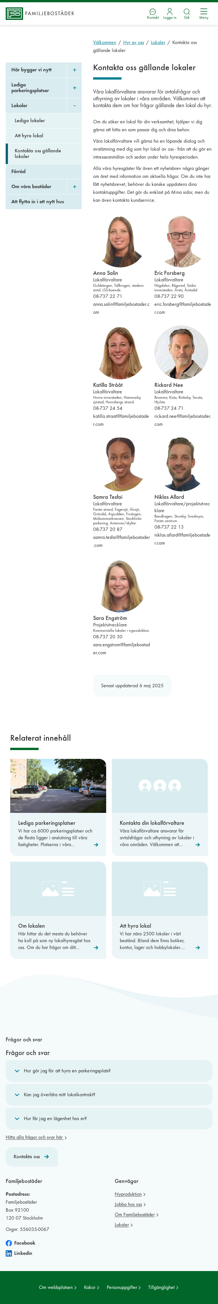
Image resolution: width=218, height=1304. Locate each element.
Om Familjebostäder (135, 1215)
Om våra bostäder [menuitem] (31, 187)
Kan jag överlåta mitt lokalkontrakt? (59, 1095)
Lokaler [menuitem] (19, 106)
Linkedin (23, 1253)
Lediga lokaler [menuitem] (30, 121)
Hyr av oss (133, 42)
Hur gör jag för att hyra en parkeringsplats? (67, 1071)
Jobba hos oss (128, 1204)
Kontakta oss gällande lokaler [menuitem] (38, 153)
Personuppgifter (122, 1287)
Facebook (24, 1243)
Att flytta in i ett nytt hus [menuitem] (37, 202)
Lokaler (158, 42)
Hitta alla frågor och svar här (35, 1137)
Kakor (89, 1287)
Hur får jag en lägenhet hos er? (55, 1119)
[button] (109, 1071)
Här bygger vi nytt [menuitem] (31, 70)
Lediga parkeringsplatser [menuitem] (30, 88)
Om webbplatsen (56, 1287)
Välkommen (104, 42)
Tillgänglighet (161, 1287)
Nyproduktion (128, 1194)
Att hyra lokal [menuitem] (29, 136)
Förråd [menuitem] (18, 172)
